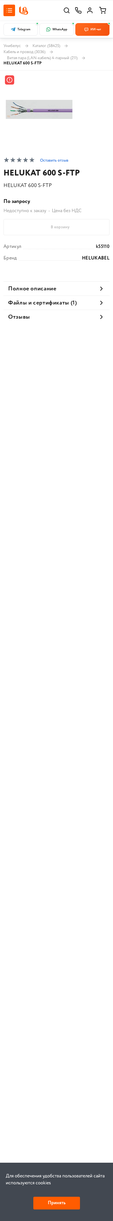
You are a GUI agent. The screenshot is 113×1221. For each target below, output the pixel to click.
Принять (56, 1203)
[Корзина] (103, 10)
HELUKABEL (96, 258)
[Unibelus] (23, 10)
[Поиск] (66, 10)
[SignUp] (90, 10)
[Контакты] (78, 10)
